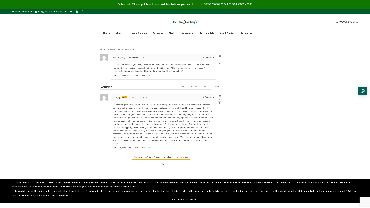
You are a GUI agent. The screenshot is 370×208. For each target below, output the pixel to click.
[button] (362, 91)
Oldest (183, 87)
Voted (205, 87)
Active (216, 87)
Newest (194, 87)
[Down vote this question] (220, 63)
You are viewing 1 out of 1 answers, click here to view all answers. (161, 157)
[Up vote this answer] (220, 96)
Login (161, 164)
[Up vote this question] (220, 56)
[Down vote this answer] (220, 103)
